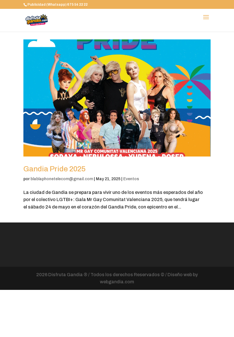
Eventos (131, 179)
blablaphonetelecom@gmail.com (62, 179)
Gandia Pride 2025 (54, 169)
